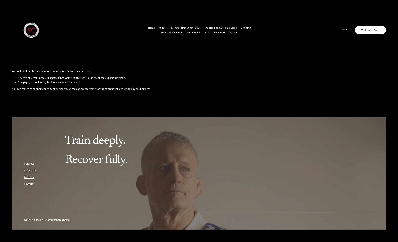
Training (246, 27)
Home (151, 27)
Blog (206, 32)
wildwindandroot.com (57, 219)
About (162, 27)
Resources (219, 32)
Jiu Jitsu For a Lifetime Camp (221, 27)
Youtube (28, 183)
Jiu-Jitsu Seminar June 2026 (185, 27)
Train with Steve (370, 30)
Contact (233, 32)
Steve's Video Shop (171, 32)
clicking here (60, 89)
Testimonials (193, 32)
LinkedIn (29, 177)
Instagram (30, 170)
